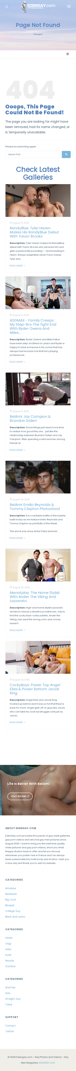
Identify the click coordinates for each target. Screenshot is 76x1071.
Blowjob (9, 905)
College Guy (12, 911)
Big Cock (10, 899)
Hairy (8, 949)
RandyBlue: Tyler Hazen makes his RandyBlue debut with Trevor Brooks (34, 232)
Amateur (10, 888)
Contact (10, 1025)
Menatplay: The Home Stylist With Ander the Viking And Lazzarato (35, 596)
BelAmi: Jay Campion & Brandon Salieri (30, 418)
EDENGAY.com (47, 1062)
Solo (7, 993)
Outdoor (10, 966)
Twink (8, 1004)
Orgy (8, 943)
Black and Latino (15, 916)
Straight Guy (13, 999)
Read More (17, 265)
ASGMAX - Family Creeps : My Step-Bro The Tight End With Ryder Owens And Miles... (33, 326)
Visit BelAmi (19, 796)
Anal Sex (10, 987)
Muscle (9, 960)
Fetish (9, 938)
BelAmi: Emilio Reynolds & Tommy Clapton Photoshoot (35, 506)
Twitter (9, 1031)
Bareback (11, 894)
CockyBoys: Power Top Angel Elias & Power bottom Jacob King (35, 689)
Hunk (8, 955)
